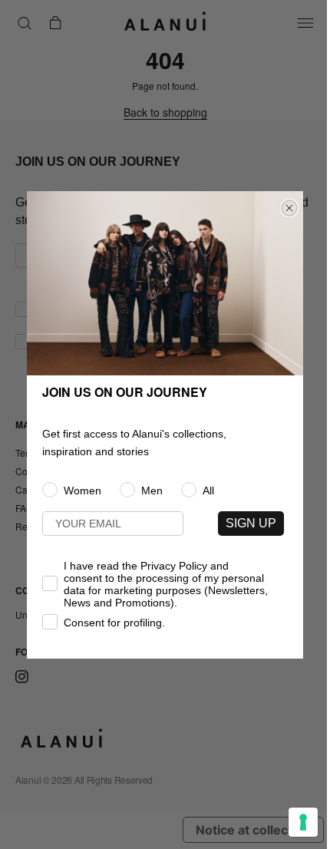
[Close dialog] (289, 208)
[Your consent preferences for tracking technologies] (303, 822)
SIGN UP (251, 523)
